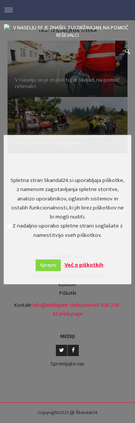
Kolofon (67, 284)
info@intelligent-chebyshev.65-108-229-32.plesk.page (77, 309)
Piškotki (67, 293)
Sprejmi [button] (48, 265)
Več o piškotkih (84, 265)
